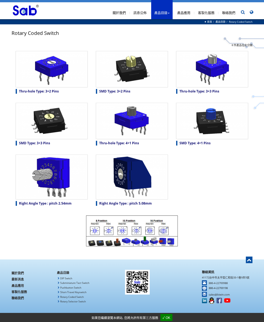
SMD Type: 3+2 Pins (114, 91)
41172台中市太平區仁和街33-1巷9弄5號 (225, 277)
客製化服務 (206, 13)
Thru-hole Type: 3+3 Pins (199, 91)
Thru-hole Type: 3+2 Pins (39, 91)
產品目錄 (220, 22)
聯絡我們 (228, 13)
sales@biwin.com (219, 294)
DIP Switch (66, 278)
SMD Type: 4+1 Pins (195, 143)
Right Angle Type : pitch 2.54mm (45, 203)
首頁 (209, 22)
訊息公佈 (140, 13)
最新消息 (18, 279)
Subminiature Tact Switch (74, 283)
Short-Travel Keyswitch (73, 292)
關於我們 (119, 13)
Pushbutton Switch (70, 287)
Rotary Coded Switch (240, 22)
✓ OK (166, 318)
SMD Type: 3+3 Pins (34, 143)
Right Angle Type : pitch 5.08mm (125, 203)
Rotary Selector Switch (73, 301)
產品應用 (183, 13)
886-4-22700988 (218, 283)
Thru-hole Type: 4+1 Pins (119, 143)
